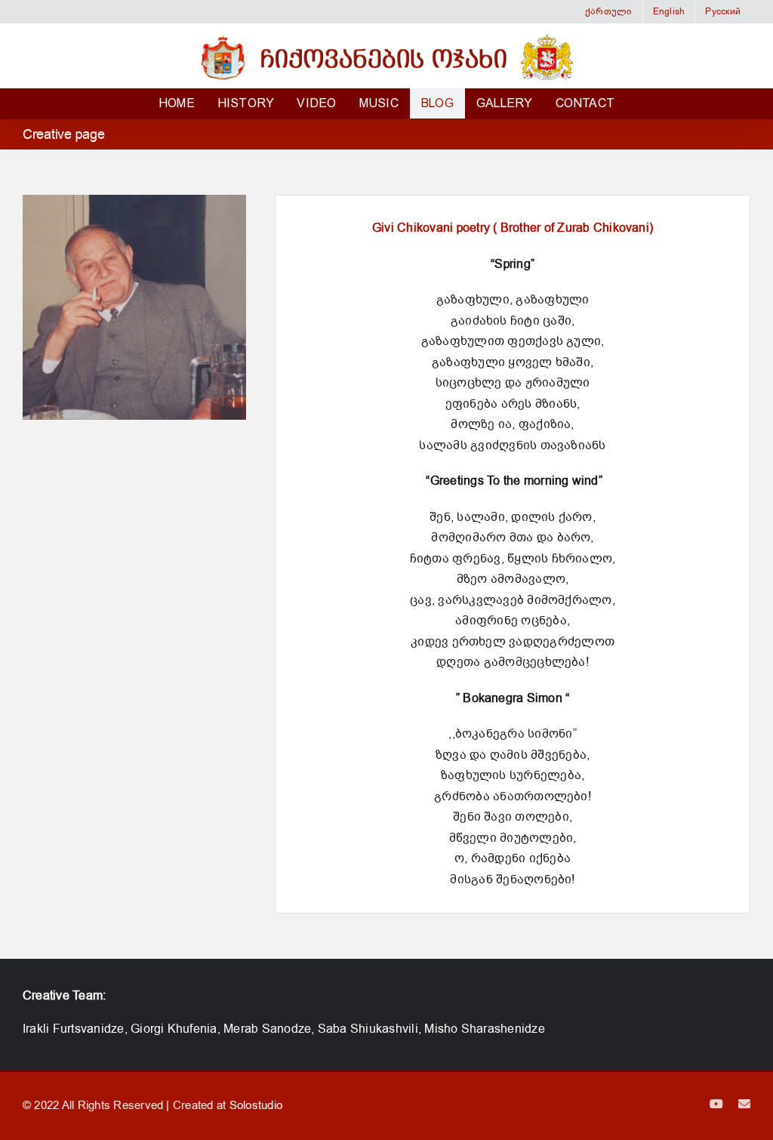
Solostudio (255, 1105)
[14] (134, 416)
